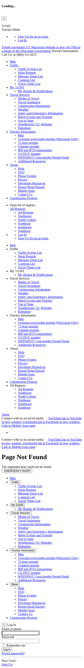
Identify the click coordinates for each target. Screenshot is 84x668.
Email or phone (11, 629)
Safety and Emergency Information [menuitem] (40, 113)
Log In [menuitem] (22, 40)
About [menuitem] (14, 165)
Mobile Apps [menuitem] (26, 190)
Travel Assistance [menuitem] (29, 102)
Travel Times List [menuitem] (29, 83)
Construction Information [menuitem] (34, 106)
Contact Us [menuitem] (25, 194)
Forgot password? (13, 653)
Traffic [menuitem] (14, 65)
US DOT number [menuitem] (29, 154)
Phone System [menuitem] (27, 176)
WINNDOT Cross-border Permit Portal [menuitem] (43, 157)
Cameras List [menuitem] (26, 80)
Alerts (5, 414)
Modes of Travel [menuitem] (28, 98)
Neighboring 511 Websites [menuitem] (35, 124)
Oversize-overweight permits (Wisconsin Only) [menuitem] (48, 139)
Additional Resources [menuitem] (32, 161)
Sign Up (33, 36)
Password (8, 637)
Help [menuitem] (21, 168)
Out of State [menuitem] (25, 120)
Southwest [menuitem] (24, 227)
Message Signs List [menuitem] (30, 76)
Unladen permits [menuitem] (28, 146)
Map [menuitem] (13, 61)
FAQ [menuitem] (21, 172)
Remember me (16, 645)
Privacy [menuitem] (23, 179)
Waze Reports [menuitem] (27, 72)
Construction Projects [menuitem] (23, 198)
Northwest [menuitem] (24, 216)
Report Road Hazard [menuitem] (31, 187)
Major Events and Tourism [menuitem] (35, 117)
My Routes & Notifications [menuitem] (35, 91)
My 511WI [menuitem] (17, 87)
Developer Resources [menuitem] (31, 183)
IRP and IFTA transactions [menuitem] (35, 150)
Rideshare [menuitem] (24, 128)
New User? (9, 660)
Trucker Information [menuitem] (23, 131)
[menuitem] (50, 37)
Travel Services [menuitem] (20, 95)
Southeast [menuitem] (24, 231)
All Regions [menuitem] (25, 212)
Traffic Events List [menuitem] (30, 69)
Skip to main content (15, 22)
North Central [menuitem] (27, 220)
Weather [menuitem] (23, 109)
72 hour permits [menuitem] (28, 143)
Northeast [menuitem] (24, 223)
